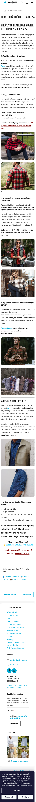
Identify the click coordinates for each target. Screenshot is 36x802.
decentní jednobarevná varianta (13, 112)
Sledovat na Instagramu (19, 761)
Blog (8, 618)
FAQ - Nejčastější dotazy (15, 648)
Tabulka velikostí (13, 630)
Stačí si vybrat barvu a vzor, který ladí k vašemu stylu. (18, 125)
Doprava (10, 637)
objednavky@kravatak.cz (18, 660)
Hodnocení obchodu (14, 634)
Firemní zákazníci (13, 621)
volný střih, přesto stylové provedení (14, 118)
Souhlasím (25, 797)
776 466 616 (14, 665)
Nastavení (17, 790)
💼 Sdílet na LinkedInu (18, 579)
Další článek (26, 595)
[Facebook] (9, 670)
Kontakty (10, 640)
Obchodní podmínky (14, 624)
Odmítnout (9, 797)
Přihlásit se (14, 723)
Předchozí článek (10, 595)
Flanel (3, 66)
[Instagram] (14, 670)
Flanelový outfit (6, 328)
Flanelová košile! (22, 553)
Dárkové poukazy (13, 615)
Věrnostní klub (12, 612)
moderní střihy (7, 115)
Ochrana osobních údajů (15, 627)
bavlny (9, 408)
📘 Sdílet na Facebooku (11, 577)
